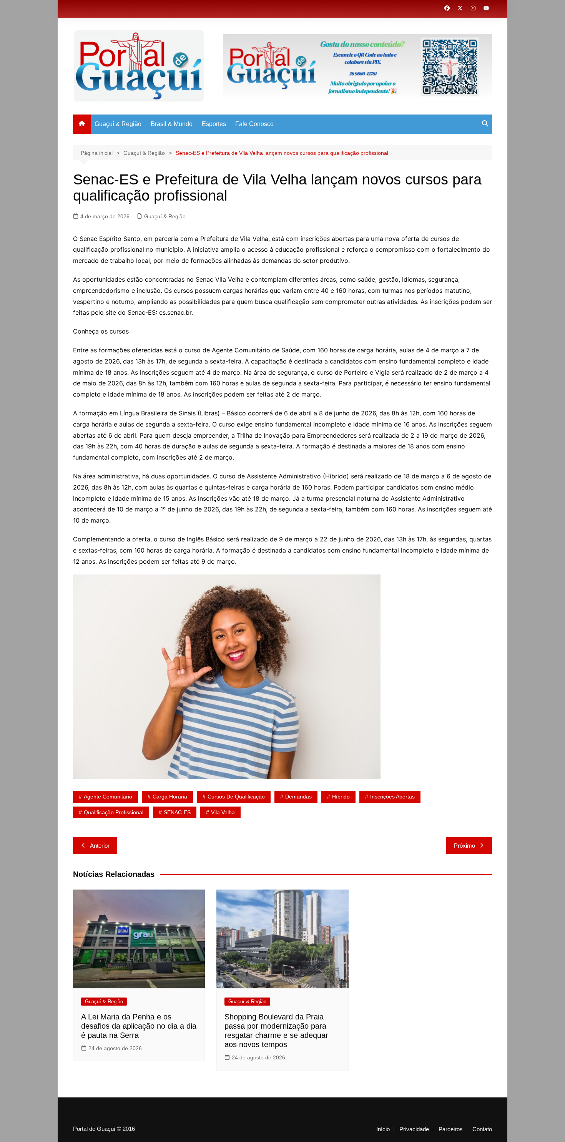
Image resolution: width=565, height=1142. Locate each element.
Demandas (298, 796)
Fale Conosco (254, 124)
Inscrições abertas (392, 796)
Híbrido (341, 796)
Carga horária (170, 796)
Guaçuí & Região (118, 124)
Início (383, 1129)
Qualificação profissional (113, 812)
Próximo (464, 845)
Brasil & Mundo (172, 124)
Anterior (100, 845)
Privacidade (414, 1129)
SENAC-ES (177, 812)
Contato (482, 1129)
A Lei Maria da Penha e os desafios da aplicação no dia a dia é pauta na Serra (138, 1026)
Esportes (214, 124)
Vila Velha (223, 812)
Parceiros (451, 1129)
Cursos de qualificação (236, 796)
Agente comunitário (108, 796)
